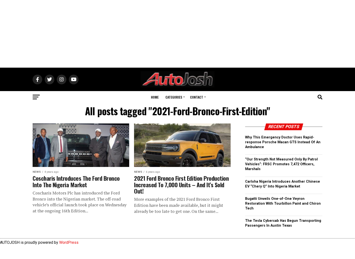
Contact (196, 97)
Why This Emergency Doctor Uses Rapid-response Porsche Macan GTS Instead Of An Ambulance (282, 142)
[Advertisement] (177, 34)
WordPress (68, 242)
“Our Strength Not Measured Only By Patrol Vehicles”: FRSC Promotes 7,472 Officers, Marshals (281, 164)
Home (155, 97)
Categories (173, 97)
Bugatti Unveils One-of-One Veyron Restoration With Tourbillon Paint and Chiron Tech (283, 203)
